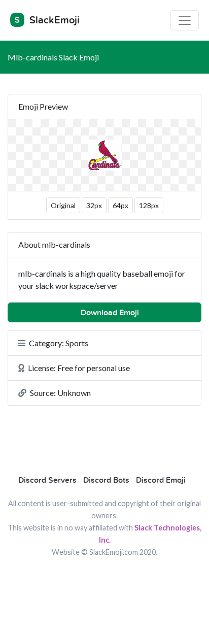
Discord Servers (47, 480)
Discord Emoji (161, 480)
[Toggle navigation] (184, 20)
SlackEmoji (53, 20)
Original (63, 205)
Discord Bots (106, 480)
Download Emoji (109, 313)
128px (149, 205)
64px (120, 205)
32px (94, 205)
